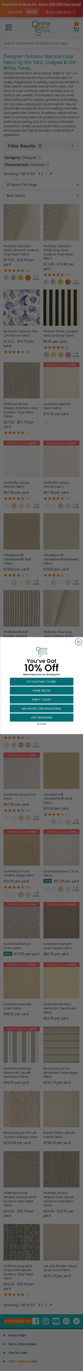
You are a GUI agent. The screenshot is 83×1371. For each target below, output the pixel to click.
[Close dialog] (78, 642)
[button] (41, 681)
